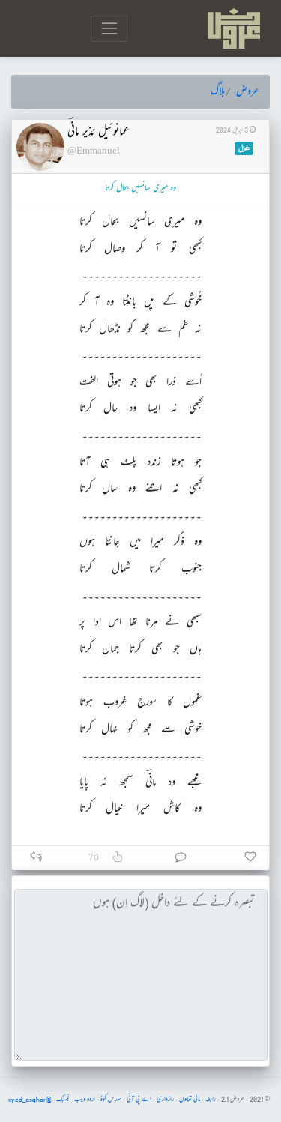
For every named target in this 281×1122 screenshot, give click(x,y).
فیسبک (62, 1099)
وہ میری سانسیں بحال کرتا (140, 188)
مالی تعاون (189, 1099)
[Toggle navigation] (109, 29)
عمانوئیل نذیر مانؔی (98, 133)
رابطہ (210, 1099)
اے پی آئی (139, 1099)
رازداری (165, 1099)
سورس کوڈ (110, 1099)
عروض (247, 92)
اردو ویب (84, 1099)
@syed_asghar (29, 1099)
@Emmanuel (93, 150)
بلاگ (218, 92)
